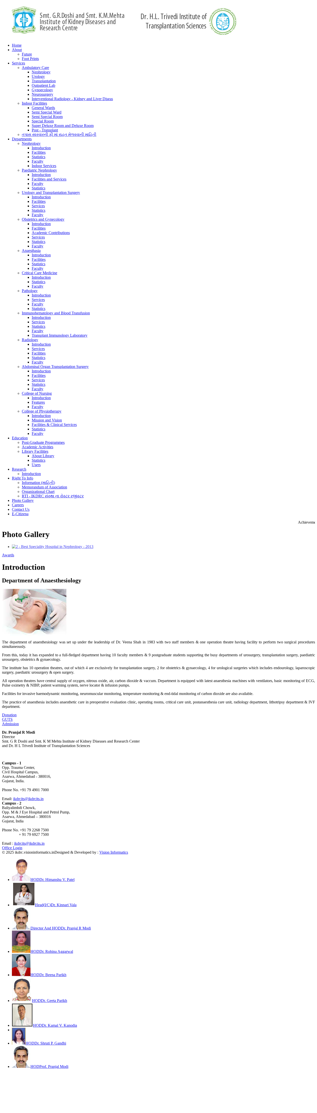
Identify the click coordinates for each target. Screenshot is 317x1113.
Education (20, 438)
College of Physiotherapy (41, 411)
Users (36, 465)
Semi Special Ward (46, 112)
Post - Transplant (45, 130)
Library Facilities (35, 451)
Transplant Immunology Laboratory (59, 335)
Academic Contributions (51, 233)
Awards (8, 555)
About (17, 50)
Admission (10, 724)
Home (17, 45)
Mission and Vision (47, 420)
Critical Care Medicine (39, 273)
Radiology (30, 340)
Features (38, 402)
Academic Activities (37, 447)
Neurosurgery (42, 94)
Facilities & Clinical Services (54, 424)
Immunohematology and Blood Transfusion (56, 313)
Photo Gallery (23, 500)
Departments (22, 139)
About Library (43, 456)
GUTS (7, 719)
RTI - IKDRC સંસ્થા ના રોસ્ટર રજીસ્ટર (53, 496)
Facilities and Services (49, 179)
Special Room (43, 121)
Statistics (38, 157)
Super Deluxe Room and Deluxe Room (63, 125)
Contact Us (20, 509)
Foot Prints (30, 59)
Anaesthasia (31, 250)
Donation (9, 715)
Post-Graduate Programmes (43, 442)
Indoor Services (44, 166)
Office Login (12, 848)
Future (27, 54)
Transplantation (44, 81)
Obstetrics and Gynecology (43, 219)
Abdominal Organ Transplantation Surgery (55, 366)
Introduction (41, 148)
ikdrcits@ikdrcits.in (28, 799)
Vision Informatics (113, 852)
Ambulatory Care (35, 67)
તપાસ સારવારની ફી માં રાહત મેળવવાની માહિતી (59, 134)
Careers (18, 505)
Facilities (39, 152)
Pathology (30, 291)
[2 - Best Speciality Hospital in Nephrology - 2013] (52, 546)
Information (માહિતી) (38, 483)
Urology (38, 76)
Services (18, 63)
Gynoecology (42, 90)
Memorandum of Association (44, 487)
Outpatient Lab (43, 85)
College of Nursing (37, 393)
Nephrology (41, 72)
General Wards (43, 108)
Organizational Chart (38, 491)
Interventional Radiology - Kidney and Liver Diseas (72, 99)
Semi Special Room (47, 117)
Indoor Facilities (34, 103)
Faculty (37, 161)
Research (19, 469)
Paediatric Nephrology (39, 170)
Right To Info (22, 478)
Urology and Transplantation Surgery (51, 192)
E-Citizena (20, 514)
